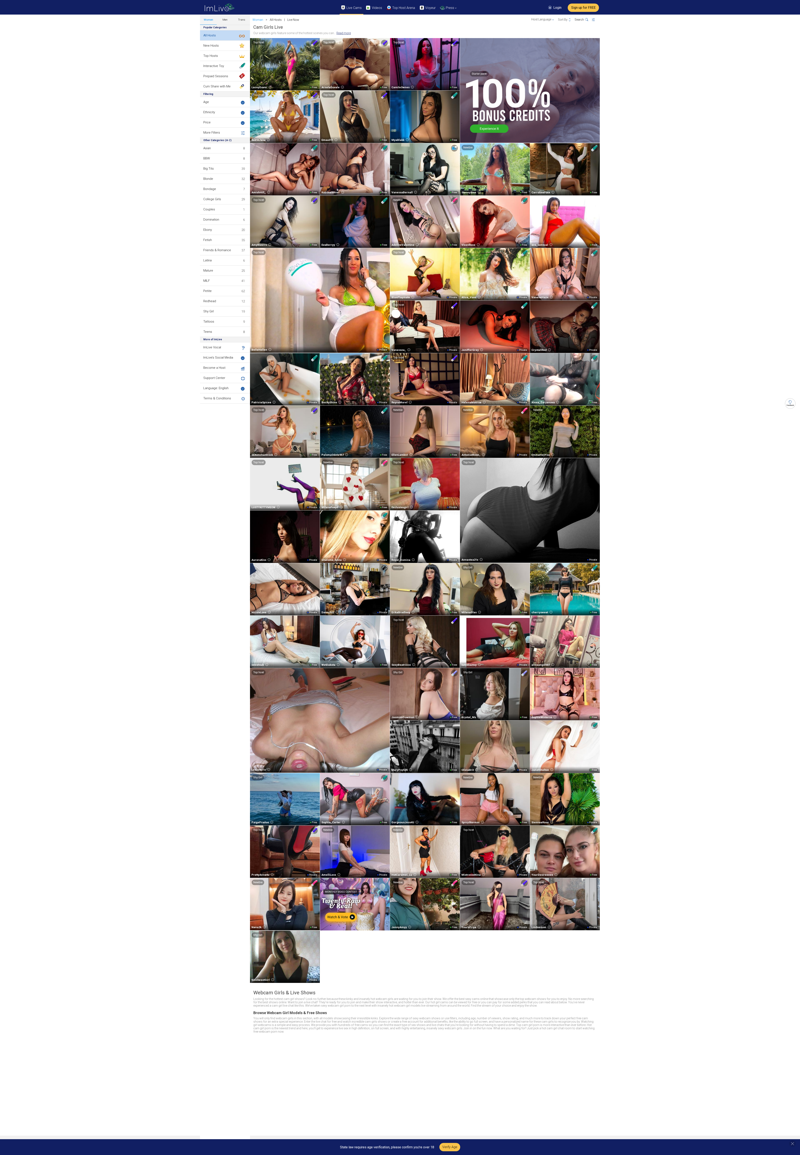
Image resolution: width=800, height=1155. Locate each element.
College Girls (212, 199)
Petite (207, 291)
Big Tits (208, 168)
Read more (343, 33)
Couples (209, 209)
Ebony (207, 230)
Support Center (214, 378)
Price (207, 122)
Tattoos (208, 321)
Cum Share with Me (217, 86)
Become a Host (214, 368)
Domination (211, 219)
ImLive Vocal (212, 347)
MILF (206, 281)
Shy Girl (208, 311)
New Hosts (211, 45)
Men (225, 19)
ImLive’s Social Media (218, 357)
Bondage (209, 189)
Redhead (209, 301)
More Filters (211, 132)
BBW (206, 158)
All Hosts (209, 35)
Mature (208, 270)
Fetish (207, 240)
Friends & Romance (217, 250)
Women (208, 19)
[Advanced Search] (596, 19)
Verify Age (449, 1147)
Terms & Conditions (217, 398)
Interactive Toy (213, 66)
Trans (241, 19)
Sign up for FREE (583, 8)
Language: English (216, 388)
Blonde (208, 179)
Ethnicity (209, 112)
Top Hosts (210, 56)
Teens (207, 332)
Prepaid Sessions (215, 76)
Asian (207, 148)
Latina (207, 260)
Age (206, 102)
